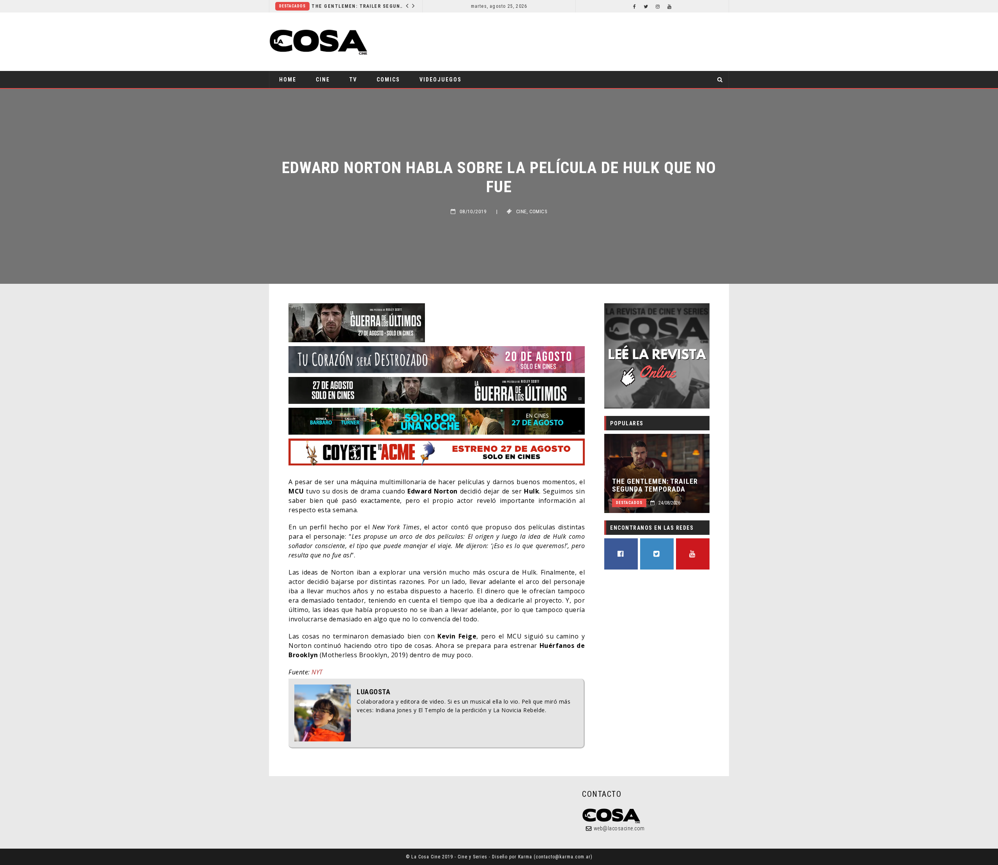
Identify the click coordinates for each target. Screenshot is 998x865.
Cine (323, 79)
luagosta (373, 691)
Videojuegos (440, 79)
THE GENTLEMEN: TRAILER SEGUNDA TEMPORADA (358, 6)
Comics (388, 79)
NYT (317, 672)
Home (287, 79)
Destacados (292, 6)
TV (353, 79)
